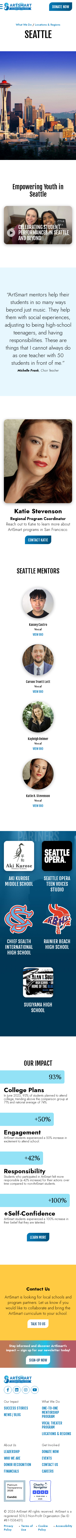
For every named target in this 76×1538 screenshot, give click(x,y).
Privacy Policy (8, 1528)
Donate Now (60, 7)
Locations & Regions (47, 25)
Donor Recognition (17, 1465)
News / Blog (12, 1415)
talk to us (38, 1324)
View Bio (38, 635)
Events (47, 1458)
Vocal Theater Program (52, 1425)
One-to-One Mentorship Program (50, 1412)
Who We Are (12, 1458)
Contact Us (50, 1465)
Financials (11, 1471)
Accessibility (64, 1526)
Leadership (12, 1452)
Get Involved (50, 1445)
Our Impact (11, 1402)
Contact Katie (38, 540)
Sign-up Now (38, 1360)
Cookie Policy (43, 1528)
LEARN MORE (38, 1237)
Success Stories (16, 1408)
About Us (10, 1445)
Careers (48, 1471)
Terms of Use (27, 1528)
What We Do (24, 25)
